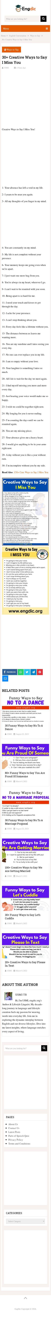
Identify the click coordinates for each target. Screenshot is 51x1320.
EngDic (18, 1309)
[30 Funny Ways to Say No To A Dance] (25, 709)
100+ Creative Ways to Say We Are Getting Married (23, 869)
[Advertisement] (25, 98)
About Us (13, 1124)
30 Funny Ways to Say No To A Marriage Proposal (24, 821)
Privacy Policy (15, 1139)
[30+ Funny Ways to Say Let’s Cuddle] (25, 898)
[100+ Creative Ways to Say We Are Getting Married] (25, 851)
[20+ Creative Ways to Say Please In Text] (25, 945)
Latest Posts (14, 1132)
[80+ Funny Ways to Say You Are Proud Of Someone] (25, 756)
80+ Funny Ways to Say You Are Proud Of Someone (25, 774)
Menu (6, 28)
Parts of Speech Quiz (18, 1135)
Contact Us (13, 1128)
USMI (6, 67)
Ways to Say (13, 49)
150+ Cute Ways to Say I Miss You (31, 472)
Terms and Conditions (19, 1143)
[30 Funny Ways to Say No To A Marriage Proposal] (25, 803)
